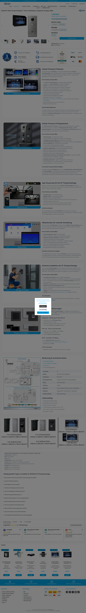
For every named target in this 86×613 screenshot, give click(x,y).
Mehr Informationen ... (43, 303)
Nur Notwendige (43, 309)
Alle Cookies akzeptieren (43, 312)
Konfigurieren (43, 306)
